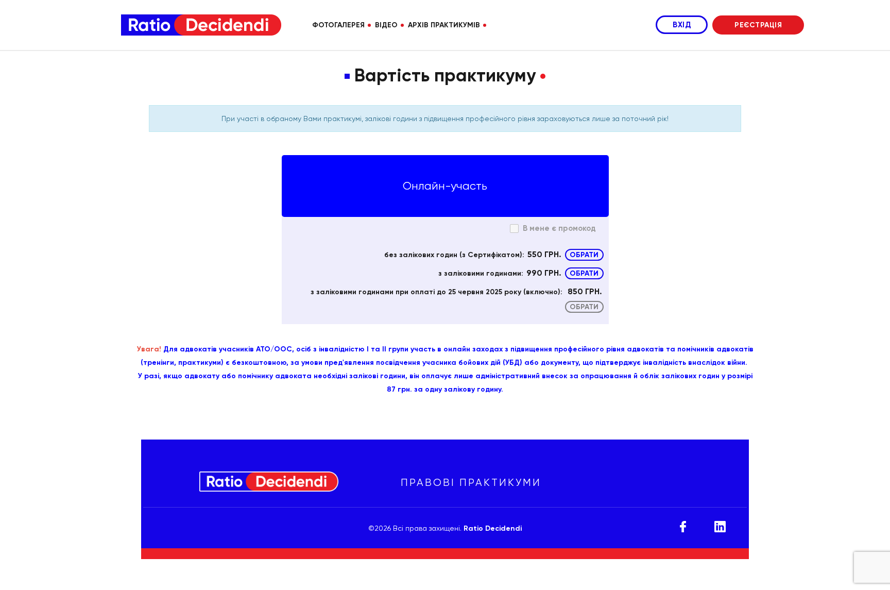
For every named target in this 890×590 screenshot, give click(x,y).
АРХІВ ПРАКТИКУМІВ (444, 25)
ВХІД (682, 24)
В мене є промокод (559, 228)
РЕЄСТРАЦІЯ (758, 25)
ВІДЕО (386, 25)
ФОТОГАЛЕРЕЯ (338, 25)
